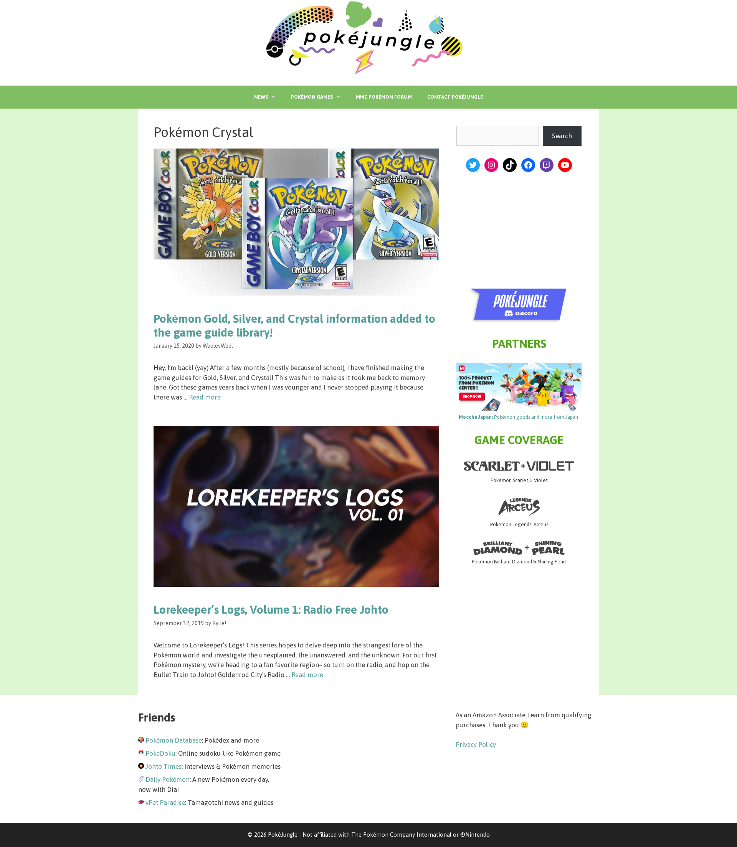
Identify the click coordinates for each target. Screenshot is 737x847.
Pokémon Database (173, 740)
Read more (205, 397)
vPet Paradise (165, 802)
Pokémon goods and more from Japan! (519, 417)
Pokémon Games (312, 97)
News (261, 97)
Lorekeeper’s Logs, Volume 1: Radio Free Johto (271, 609)
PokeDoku (160, 753)
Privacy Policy (476, 744)
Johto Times (163, 766)
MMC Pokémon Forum (384, 97)
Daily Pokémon (167, 779)
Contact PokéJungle (455, 97)
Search (562, 136)
